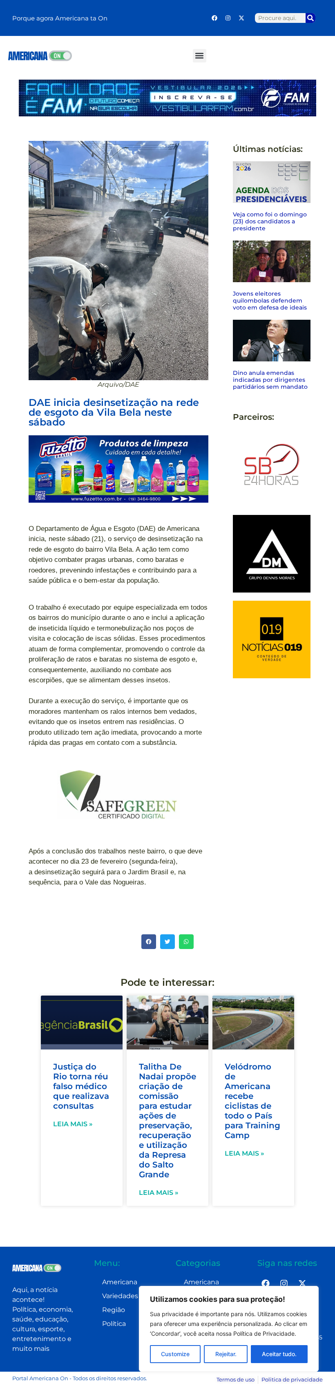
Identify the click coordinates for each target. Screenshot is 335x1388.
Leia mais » (73, 1124)
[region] (229, 1329)
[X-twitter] (241, 18)
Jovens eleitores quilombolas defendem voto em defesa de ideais (270, 300)
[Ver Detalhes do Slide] (118, 469)
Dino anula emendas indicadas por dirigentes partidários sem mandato (270, 379)
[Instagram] (228, 18)
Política (114, 1324)
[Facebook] (214, 18)
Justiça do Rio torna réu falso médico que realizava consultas (81, 1086)
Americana (119, 1282)
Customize (175, 1353)
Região (113, 1310)
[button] (199, 55)
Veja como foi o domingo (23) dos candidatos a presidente (270, 221)
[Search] (310, 18)
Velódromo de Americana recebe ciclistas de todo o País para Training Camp (252, 1101)
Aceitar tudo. (279, 1353)
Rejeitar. (226, 1353)
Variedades (120, 1296)
